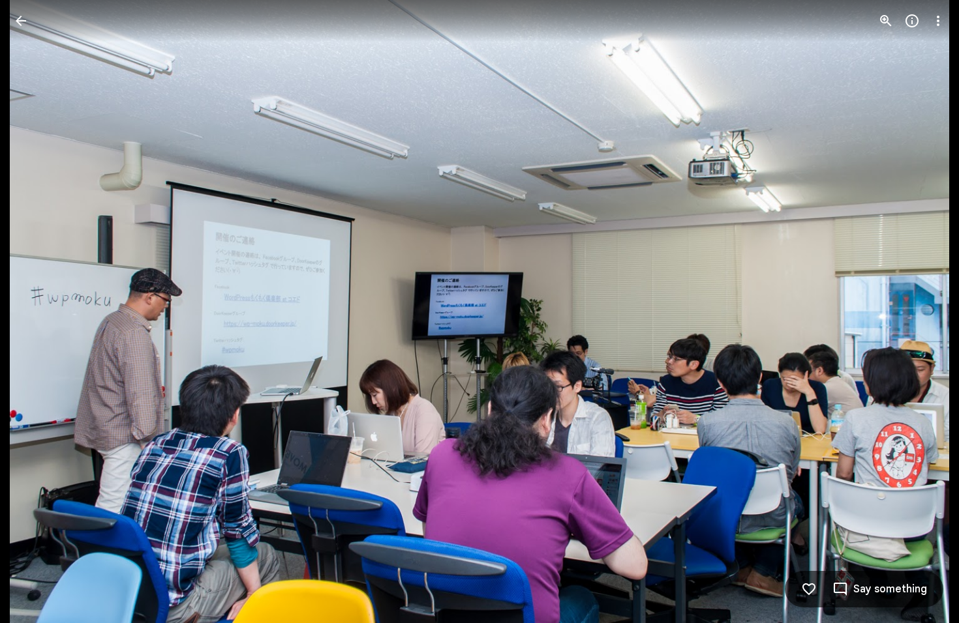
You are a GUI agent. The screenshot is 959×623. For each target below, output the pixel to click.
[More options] (938, 21)
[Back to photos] (21, 20)
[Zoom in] (886, 21)
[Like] (809, 589)
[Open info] (912, 21)
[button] (36, 311)
